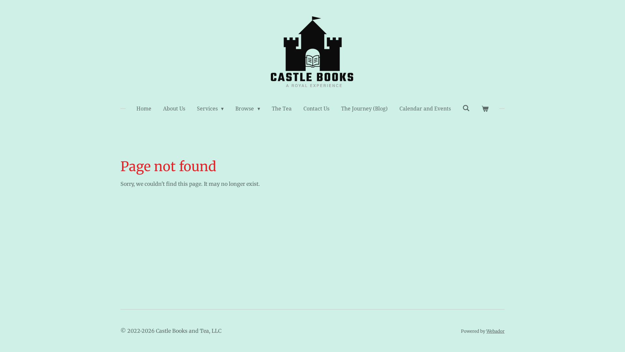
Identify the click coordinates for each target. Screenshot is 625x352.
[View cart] (485, 108)
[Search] (466, 108)
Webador (495, 331)
